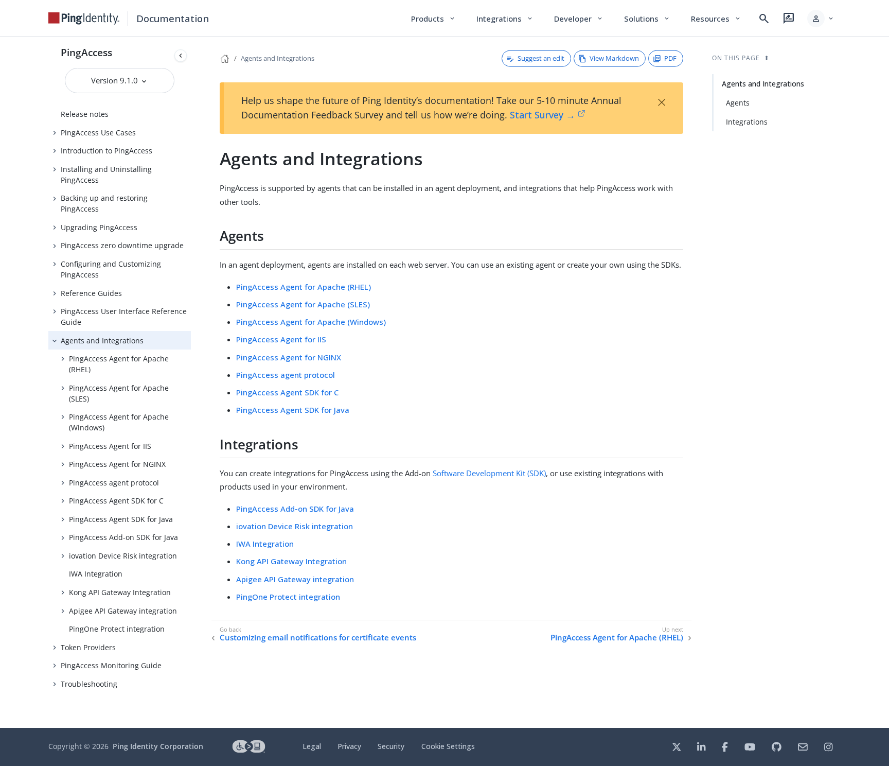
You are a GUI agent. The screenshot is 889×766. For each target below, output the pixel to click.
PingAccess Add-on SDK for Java (123, 537)
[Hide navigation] (180, 55)
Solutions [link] (647, 18)
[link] (83, 18)
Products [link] (433, 18)
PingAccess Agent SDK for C (116, 501)
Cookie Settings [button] (448, 746)
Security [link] (391, 746)
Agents (738, 103)
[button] (821, 18)
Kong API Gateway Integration (120, 592)
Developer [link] (578, 18)
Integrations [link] (505, 18)
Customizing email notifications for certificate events (318, 637)
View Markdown (614, 58)
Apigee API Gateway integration (123, 611)
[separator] (190, 382)
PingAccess (86, 52)
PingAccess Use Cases (98, 132)
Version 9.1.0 (115, 80)
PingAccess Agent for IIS (110, 446)
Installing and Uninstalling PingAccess (106, 174)
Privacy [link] (349, 746)
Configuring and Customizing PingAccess (111, 269)
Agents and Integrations (102, 340)
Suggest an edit (541, 58)
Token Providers (88, 647)
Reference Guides (91, 293)
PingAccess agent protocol (114, 483)
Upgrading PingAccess (99, 227)
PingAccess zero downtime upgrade (122, 245)
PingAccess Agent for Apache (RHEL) (119, 364)
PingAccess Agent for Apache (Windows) (119, 422)
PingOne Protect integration (117, 629)
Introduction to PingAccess (106, 150)
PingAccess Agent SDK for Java (121, 519)
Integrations (747, 122)
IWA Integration (95, 574)
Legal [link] (312, 746)
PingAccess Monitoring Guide (111, 665)
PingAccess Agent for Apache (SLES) (119, 393)
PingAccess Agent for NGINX (117, 464)
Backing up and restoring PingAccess (104, 203)
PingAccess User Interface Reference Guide (124, 316)
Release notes (85, 114)
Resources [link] (716, 18)
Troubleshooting (89, 684)
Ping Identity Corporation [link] (158, 746)
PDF (670, 58)
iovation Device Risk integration (123, 556)
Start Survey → (542, 115)
